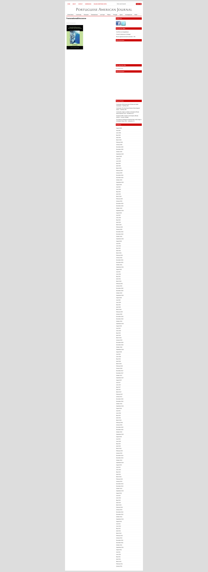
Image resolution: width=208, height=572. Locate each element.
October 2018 (119, 347)
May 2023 (118, 220)
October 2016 (119, 403)
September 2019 (120, 323)
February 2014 (119, 479)
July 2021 (118, 271)
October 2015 (119, 432)
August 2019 (119, 326)
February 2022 (119, 255)
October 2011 (119, 545)
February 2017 (119, 394)
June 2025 (118, 161)
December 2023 (119, 203)
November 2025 (119, 149)
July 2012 (118, 523)
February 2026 (119, 142)
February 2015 (119, 450)
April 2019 (118, 335)
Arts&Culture (70, 14)
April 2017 (118, 389)
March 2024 (118, 196)
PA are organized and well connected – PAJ (125, 36)
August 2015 (119, 436)
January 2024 (119, 201)
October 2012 (119, 516)
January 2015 (119, 453)
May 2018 (118, 359)
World (135, 14)
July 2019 (118, 328)
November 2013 (119, 486)
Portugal (115, 14)
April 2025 (118, 165)
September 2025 (120, 154)
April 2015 (118, 446)
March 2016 (118, 420)
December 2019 (119, 316)
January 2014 (119, 481)
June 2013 (118, 498)
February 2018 (119, 366)
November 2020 (119, 290)
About (74, 3)
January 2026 (119, 144)
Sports (121, 14)
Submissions (88, 3)
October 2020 (119, 293)
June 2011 (118, 554)
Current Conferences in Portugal (123, 34)
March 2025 (118, 168)
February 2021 (119, 283)
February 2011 (119, 563)
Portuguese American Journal (104, 9)
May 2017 (118, 387)
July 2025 (118, 158)
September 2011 (120, 547)
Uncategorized (128, 14)
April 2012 (118, 530)
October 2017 (119, 375)
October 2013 (119, 488)
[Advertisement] (129, 53)
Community (78, 14)
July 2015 (118, 439)
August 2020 (119, 297)
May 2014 (118, 472)
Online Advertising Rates (100, 3)
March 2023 (118, 224)
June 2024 (118, 189)
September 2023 (120, 210)
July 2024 (118, 187)
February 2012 (119, 535)
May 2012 (118, 528)
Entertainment (94, 14)
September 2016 (120, 406)
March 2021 (118, 281)
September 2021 (120, 267)
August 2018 (119, 351)
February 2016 (119, 422)
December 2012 (119, 512)
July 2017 (118, 382)
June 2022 (118, 245)
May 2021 (118, 276)
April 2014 (118, 474)
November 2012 (119, 514)
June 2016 (118, 413)
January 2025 (119, 172)
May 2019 (118, 333)
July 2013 (118, 495)
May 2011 (118, 556)
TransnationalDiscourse (76, 18)
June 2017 (118, 384)
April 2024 (118, 194)
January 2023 (119, 229)
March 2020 (118, 309)
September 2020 (120, 295)
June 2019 (118, 330)
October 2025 (119, 151)
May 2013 (118, 500)
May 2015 (118, 443)
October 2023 (119, 208)
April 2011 (118, 559)
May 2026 (118, 135)
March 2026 (118, 140)
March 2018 (118, 363)
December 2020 (119, 288)
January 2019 (119, 340)
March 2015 (118, 448)
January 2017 (119, 396)
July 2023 (118, 215)
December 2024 (119, 175)
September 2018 (120, 349)
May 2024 (118, 191)
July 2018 (118, 354)
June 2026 (118, 132)
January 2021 (119, 286)
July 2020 (118, 300)
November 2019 (119, 319)
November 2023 (119, 205)
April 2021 (118, 278)
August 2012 (119, 521)
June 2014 (118, 469)
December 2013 (119, 483)
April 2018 (118, 361)
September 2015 (120, 434)
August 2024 (119, 184)
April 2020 (118, 307)
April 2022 (118, 250)
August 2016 (119, 408)
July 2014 (118, 467)
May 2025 (118, 163)
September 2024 (120, 182)
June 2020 (118, 302)
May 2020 (118, 304)
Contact (80, 3)
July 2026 (118, 130)
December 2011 (119, 540)
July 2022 (118, 243)
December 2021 (119, 260)
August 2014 (119, 465)
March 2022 (118, 253)
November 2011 (119, 542)
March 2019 (118, 337)
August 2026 (119, 128)
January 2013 (119, 509)
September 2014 (120, 462)
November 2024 (119, 177)
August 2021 (119, 269)
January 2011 (119, 566)
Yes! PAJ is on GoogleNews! (122, 32)
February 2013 (119, 507)
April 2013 (118, 502)
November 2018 (119, 344)
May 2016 (118, 415)
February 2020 (119, 311)
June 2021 (118, 274)
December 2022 (119, 231)
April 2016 (118, 417)
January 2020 (119, 314)
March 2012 (118, 533)
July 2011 (118, 552)
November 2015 (119, 429)
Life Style (102, 14)
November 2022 (119, 234)
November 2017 (119, 373)
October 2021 (119, 264)
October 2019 (119, 321)
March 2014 (118, 476)
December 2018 (119, 342)
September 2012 (120, 519)
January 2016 (119, 424)
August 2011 (119, 549)
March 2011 (118, 561)
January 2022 (119, 257)
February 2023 (119, 227)
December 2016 (119, 399)
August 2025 (119, 156)
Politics (109, 14)
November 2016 (119, 401)
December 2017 (119, 370)
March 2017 (118, 392)
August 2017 (119, 380)
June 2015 (118, 441)
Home (68, 3)
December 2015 (119, 427)
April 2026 (118, 137)
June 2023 (118, 217)
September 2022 (120, 238)
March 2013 (118, 505)
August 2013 (119, 493)
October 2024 (119, 180)
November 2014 (119, 457)
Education (86, 14)
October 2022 (119, 236)
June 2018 (118, 356)
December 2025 (119, 147)
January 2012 (119, 538)
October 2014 (119, 460)
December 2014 (119, 455)
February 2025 (119, 170)
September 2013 (120, 490)
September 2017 (120, 377)
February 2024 (119, 198)
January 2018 (119, 368)
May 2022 (118, 248)
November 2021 (119, 262)
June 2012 (118, 526)
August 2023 (119, 213)
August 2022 (119, 241)
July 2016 (118, 410)
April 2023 (118, 222)
